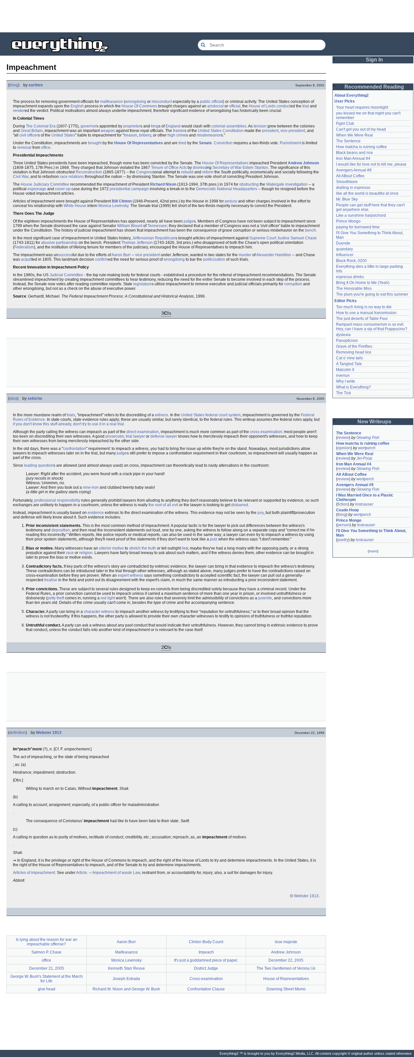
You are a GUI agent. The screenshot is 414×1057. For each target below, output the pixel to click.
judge (189, 221)
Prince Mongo (348, 221)
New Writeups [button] (374, 421)
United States (63, 135)
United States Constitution (221, 130)
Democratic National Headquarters (226, 189)
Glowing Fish (367, 437)
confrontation (74, 448)
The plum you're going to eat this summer (372, 294)
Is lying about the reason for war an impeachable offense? (46, 941)
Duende (343, 243)
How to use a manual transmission (366, 313)
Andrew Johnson (303, 163)
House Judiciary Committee (45, 184)
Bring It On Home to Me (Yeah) (362, 282)
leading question (38, 465)
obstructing (249, 184)
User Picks (344, 101)
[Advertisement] (207, 16)
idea (13, 398)
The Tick (343, 393)
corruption (293, 284)
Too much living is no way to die (364, 307)
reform (207, 172)
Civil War (20, 176)
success (65, 255)
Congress (144, 172)
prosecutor (114, 436)
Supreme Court (262, 238)
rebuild (187, 172)
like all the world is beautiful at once (367, 193)
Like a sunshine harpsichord (361, 215)
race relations (72, 176)
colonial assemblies (229, 126)
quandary (344, 249)
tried (182, 143)
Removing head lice (353, 352)
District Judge (206, 968)
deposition (60, 530)
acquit (26, 259)
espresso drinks (350, 277)
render (19, 110)
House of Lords (262, 106)
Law (136, 872)
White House (75, 205)
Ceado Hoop (347, 510)
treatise (50, 580)
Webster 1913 (48, 732)
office (45, 147)
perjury (231, 201)
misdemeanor (209, 135)
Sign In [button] (374, 59)
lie (184, 548)
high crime (177, 135)
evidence (96, 512)
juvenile (265, 598)
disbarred (239, 505)
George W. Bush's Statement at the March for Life (46, 978)
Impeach (206, 952)
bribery (145, 135)
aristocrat (215, 106)
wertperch (367, 448)
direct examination (142, 432)
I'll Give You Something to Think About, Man (371, 533)
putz (213, 539)
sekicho (34, 398)
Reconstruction (89, 172)
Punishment (290, 143)
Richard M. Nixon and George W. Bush (126, 989)
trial (305, 106)
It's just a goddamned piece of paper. (206, 960)
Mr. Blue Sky (347, 199)
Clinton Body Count (206, 942)
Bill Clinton (122, 201)
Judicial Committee (66, 275)
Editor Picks (345, 301)
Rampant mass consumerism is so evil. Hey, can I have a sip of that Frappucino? (371, 326)
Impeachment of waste (112, 872)
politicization (214, 259)
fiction (342, 504)
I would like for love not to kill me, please (371, 164)
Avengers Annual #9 (354, 170)
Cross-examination (206, 978)
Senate (205, 143)
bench (310, 230)
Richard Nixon (163, 184)
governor (88, 126)
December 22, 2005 (285, 960)
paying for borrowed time (358, 227)
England (173, 126)
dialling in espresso (353, 187)
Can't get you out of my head (361, 129)
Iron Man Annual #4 (353, 158)
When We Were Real (354, 135)
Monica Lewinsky (113, 205)
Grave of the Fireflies (354, 346)
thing (13, 85)
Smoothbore (347, 182)
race (70, 552)
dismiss (199, 167)
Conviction (223, 143)
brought (95, 143)
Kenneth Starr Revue (126, 968)
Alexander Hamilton (273, 255)
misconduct (162, 101)
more (373, 551)
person (343, 525)
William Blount (129, 225)
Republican (165, 238)
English (77, 106)
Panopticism (347, 340)
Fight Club (345, 123)
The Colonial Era (41, 126)
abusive (48, 242)
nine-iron (91, 487)
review (343, 437)
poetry (342, 540)
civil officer (28, 135)
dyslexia (343, 334)
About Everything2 (351, 95)
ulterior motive (111, 548)
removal (24, 147)
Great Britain (32, 130)
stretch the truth (142, 548)
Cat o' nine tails (349, 358)
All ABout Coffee (350, 176)
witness (161, 415)
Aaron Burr (121, 255)
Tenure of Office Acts (169, 167)
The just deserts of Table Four (362, 318)
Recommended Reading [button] (374, 87)
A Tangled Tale (349, 364)
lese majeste (286, 942)
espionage (36, 189)
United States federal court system (211, 415)
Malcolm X (345, 369)
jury (260, 512)
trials (71, 415)
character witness (99, 611)
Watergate (275, 184)
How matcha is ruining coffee (361, 147)
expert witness (130, 575)
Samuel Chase (303, 238)
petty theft (55, 598)
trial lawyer (135, 436)
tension (260, 126)
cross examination (266, 432)
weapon (108, 130)
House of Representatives (286, 978)
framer (178, 130)
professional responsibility (57, 500)
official (234, 106)
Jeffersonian (143, 238)
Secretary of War (227, 167)
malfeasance (111, 101)
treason (130, 135)
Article (81, 872)
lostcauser (364, 504)
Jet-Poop (364, 458)
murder (245, 255)
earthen (35, 85)
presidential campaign (129, 189)
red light (108, 598)
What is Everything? (353, 387)
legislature (142, 284)
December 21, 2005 (46, 968)
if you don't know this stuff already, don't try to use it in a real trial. (69, 424)
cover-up (63, 189)
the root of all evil (163, 505)
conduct (283, 106)
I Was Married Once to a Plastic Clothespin (365, 497)
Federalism (24, 247)
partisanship (67, 242)
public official (211, 101)
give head (46, 989)
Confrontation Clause (206, 989)
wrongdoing (135, 101)
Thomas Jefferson (137, 242)
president (270, 130)
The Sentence (348, 141)
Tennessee (157, 225)
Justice (283, 238)
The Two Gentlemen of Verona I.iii (285, 968)
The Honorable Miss (354, 288)
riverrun (343, 375)
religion (86, 552)
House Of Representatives (138, 143)
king (154, 126)
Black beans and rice (354, 152)
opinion (344, 448)
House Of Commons (139, 106)
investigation (296, 184)
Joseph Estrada (126, 978)
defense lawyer (163, 436)
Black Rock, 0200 (351, 260)
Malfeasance (126, 952)
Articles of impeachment (34, 872)
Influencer (345, 255)
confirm (101, 259)
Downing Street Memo (286, 989)
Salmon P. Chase (46, 952)
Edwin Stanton (255, 167)
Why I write (345, 381)
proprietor (131, 126)
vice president (292, 130)
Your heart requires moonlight (362, 107)
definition (17, 732)
